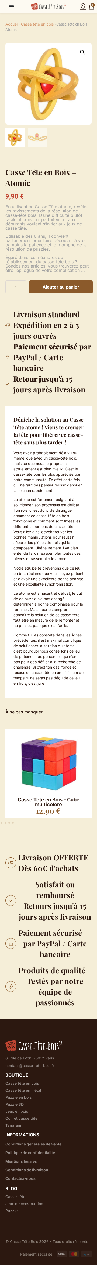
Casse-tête (15, 1197)
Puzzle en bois (18, 1097)
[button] (82, 52)
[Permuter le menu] (11, 6)
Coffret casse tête (21, 1118)
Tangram (13, 1125)
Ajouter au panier (61, 287)
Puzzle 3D (14, 1104)
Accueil (11, 24)
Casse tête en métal (23, 1090)
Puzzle (11, 1211)
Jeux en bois (16, 1111)
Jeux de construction (24, 1204)
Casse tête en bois (37, 24)
